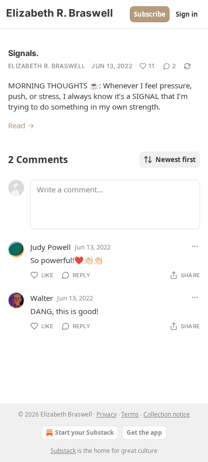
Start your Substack (84, 432)
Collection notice (166, 414)
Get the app (144, 432)
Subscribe (150, 14)
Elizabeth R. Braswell (46, 66)
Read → (21, 125)
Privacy (106, 414)
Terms (130, 414)
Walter (41, 298)
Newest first (175, 159)
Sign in (187, 14)
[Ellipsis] (195, 246)
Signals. (23, 53)
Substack (63, 450)
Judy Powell (50, 247)
